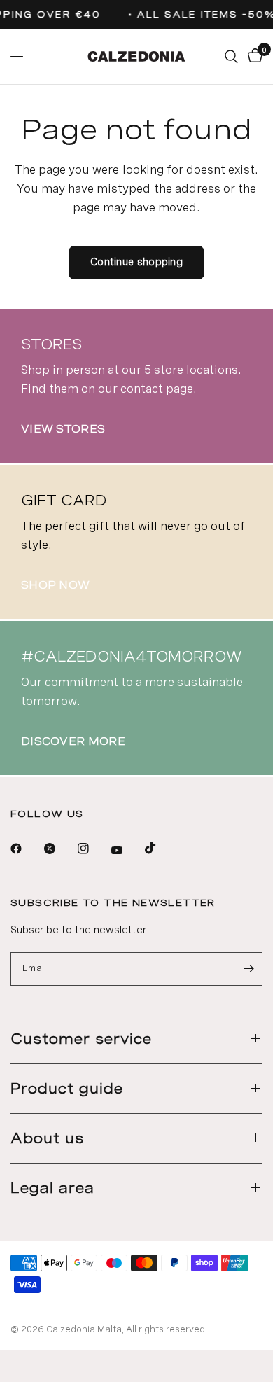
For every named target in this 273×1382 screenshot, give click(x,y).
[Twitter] (59, 848)
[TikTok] (160, 847)
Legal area (52, 1188)
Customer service (81, 1039)
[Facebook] (25, 848)
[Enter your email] (248, 969)
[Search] (231, 56)
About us (47, 1138)
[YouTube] (126, 850)
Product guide (66, 1088)
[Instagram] (93, 848)
